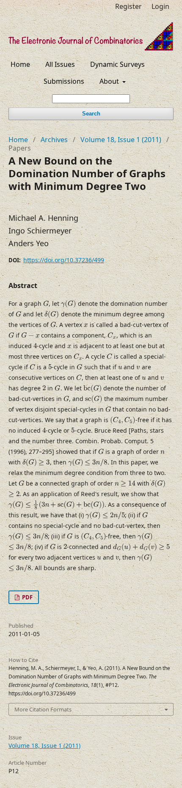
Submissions (64, 81)
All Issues (60, 64)
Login (160, 6)
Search (91, 113)
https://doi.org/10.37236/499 (63, 260)
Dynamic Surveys (117, 64)
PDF (27, 597)
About (110, 81)
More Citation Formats (43, 709)
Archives (54, 139)
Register (128, 6)
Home (20, 64)
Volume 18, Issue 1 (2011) (120, 139)
